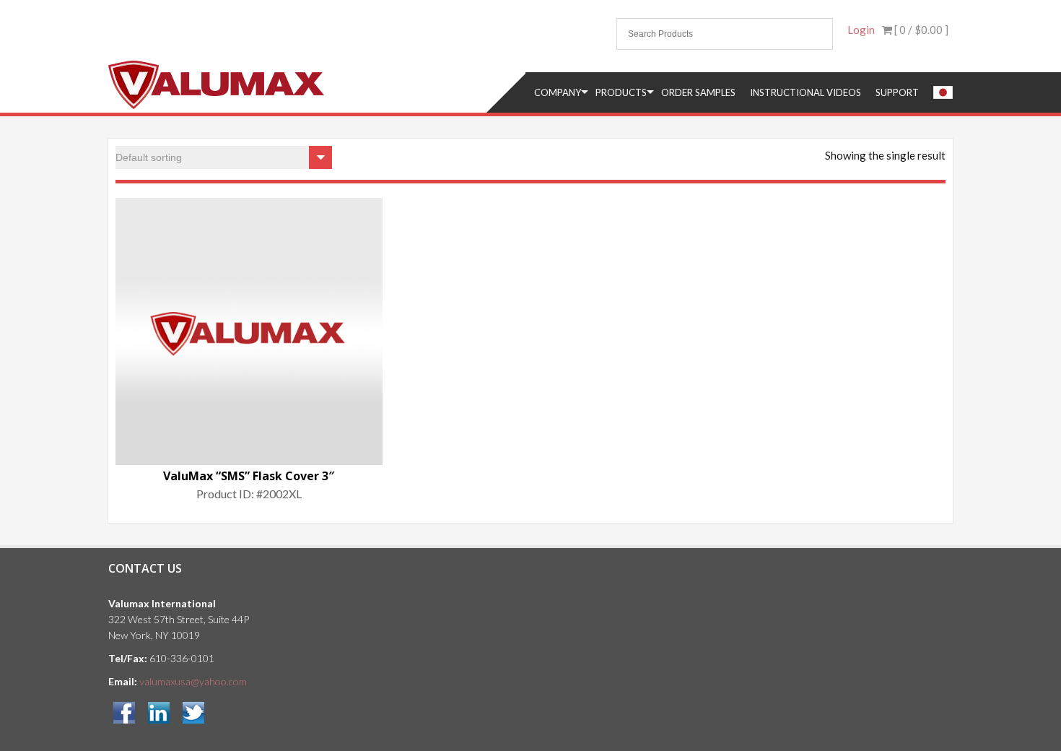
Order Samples (698, 92)
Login (861, 29)
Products (621, 92)
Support (897, 92)
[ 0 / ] (920, 29)
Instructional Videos (805, 92)
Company (557, 92)
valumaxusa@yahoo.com (193, 681)
